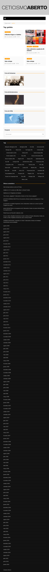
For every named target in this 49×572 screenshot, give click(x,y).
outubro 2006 (6, 447)
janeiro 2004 (6, 540)
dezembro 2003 (7, 543)
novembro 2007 (7, 408)
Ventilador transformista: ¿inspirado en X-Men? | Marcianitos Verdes (18, 220)
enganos (21, 158)
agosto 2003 (6, 555)
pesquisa (21, 173)
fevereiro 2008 (6, 399)
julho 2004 (5, 522)
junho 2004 (6, 525)
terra (23, 176)
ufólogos (41, 176)
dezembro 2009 (7, 333)
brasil (18, 149)
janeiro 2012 (6, 258)
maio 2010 (5, 318)
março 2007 (6, 432)
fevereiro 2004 (6, 537)
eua (7, 161)
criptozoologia (38, 152)
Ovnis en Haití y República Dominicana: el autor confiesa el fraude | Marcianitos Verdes (23, 216)
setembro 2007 (7, 414)
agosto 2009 (6, 345)
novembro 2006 (7, 444)
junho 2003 (6, 561)
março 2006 (6, 468)
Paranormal (31, 170)
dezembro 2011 (7, 261)
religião (31, 173)
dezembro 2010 (7, 297)
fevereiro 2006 (6, 471)
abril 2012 (5, 255)
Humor (7, 167)
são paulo (40, 173)
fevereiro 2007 (6, 435)
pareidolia (41, 170)
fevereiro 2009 (6, 363)
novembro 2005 (7, 480)
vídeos (24, 179)
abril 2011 (5, 285)
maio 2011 (5, 282)
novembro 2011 (7, 264)
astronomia (40, 146)
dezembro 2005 (7, 477)
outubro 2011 (6, 267)
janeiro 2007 (6, 438)
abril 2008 (5, 393)
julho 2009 (5, 348)
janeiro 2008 (6, 402)
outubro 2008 (6, 375)
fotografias (9, 164)
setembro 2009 (7, 342)
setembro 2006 (7, 450)
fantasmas (40, 161)
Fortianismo (7, 32)
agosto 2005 (6, 489)
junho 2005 (6, 492)
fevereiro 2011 (6, 291)
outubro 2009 (6, 339)
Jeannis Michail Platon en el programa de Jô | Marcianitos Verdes (17, 208)
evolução (16, 161)
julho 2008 (5, 384)
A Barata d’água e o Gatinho (13, 34)
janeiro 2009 (6, 366)
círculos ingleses (11, 155)
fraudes (21, 164)
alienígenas (23, 146)
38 (18, 63)
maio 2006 (5, 462)
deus (23, 155)
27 (19, 36)
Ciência (25, 152)
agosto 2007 (6, 417)
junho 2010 (6, 315)
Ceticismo (29, 46)
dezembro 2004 (7, 507)
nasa (42, 167)
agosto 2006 (6, 453)
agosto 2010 (6, 309)
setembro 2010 (7, 306)
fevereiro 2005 (6, 501)
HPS (41, 164)
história (32, 164)
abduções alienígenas (11, 146)
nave (7, 170)
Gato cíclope (8, 61)
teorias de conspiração (11, 176)
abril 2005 (5, 495)
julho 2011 (5, 276)
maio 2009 (5, 354)
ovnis (21, 170)
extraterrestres (27, 161)
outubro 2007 (6, 411)
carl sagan (29, 149)
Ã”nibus (20, 187)
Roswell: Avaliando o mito (17, 213)
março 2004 (6, 534)
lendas (25, 167)
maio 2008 (5, 390)
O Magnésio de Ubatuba (15, 193)
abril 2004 (5, 531)
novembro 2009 (7, 336)
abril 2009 (5, 357)
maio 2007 (5, 426)
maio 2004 (5, 528)
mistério (34, 167)
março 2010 (6, 324)
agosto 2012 (6, 249)
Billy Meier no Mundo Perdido (23, 190)
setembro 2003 (7, 552)
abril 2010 (5, 321)
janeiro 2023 (6, 228)
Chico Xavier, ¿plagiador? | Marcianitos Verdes (13, 196)
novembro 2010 (7, 300)
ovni (14, 170)
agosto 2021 (6, 237)
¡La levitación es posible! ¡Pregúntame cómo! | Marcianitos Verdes (18, 203)
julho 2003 (5, 558)
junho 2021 (6, 240)
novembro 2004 (7, 510)
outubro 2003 (6, 549)
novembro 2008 (7, 372)
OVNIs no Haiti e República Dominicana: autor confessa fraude (17, 217)
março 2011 (6, 288)
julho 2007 (5, 420)
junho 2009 (6, 351)
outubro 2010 (6, 303)
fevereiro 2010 (6, 327)
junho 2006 (6, 459)
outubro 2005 (6, 483)
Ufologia (32, 176)
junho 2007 (6, 423)
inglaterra (16, 167)
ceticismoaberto (11, 152)
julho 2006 (5, 456)
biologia (8, 149)
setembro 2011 (7, 270)
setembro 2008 (7, 378)
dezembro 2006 (7, 441)
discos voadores (10, 158)
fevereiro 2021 (6, 243)
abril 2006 (5, 465)
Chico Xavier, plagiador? (31, 196)
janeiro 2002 (6, 564)
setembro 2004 (7, 516)
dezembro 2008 (7, 369)
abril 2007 (5, 429)
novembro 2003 (7, 546)
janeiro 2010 (6, 330)
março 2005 (6, 498)
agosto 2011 (6, 273)
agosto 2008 (6, 381)
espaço (29, 158)
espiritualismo (40, 158)
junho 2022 (6, 234)
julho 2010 (5, 312)
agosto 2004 (6, 519)
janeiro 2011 (6, 294)
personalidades (10, 173)
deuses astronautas (37, 155)
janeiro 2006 (6, 474)
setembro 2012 (7, 246)
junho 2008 (6, 387)
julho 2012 (5, 252)
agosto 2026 (6, 225)
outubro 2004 (6, 513)
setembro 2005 (7, 486)
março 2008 (6, 396)
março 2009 (6, 360)
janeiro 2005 (6, 504)
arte (32, 146)
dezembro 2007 (7, 405)
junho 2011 (6, 279)
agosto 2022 (6, 231)
